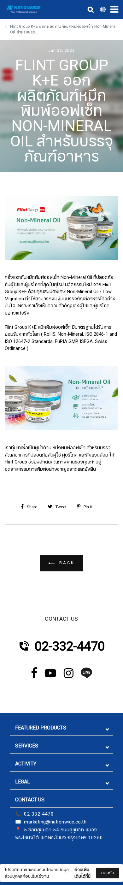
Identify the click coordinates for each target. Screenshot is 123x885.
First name (21, 829)
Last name (21, 861)
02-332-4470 (70, 646)
